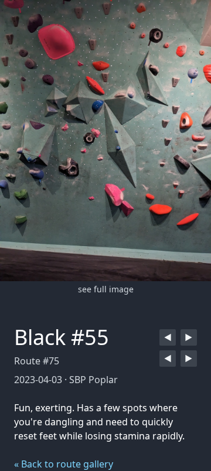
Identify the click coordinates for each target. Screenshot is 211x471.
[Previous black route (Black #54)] (167, 337)
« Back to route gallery (63, 464)
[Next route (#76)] (189, 358)
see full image (106, 289)
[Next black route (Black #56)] (189, 337)
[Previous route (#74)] (167, 358)
